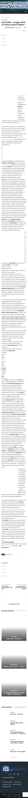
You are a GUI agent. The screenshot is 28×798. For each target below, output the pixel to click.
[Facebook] (9, 774)
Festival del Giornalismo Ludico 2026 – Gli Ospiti (17, 742)
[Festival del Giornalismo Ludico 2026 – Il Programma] (14, 682)
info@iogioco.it (16, 770)
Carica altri (13, 757)
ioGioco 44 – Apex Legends (17, 751)
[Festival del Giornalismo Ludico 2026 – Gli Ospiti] (5, 741)
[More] (14, 48)
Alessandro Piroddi (10, 27)
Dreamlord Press (21, 95)
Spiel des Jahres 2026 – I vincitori (14, 666)
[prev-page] (3, 699)
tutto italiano (20, 100)
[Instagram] (13, 774)
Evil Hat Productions (6, 164)
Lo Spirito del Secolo (6, 210)
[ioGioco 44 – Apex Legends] (5, 751)
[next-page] (5, 699)
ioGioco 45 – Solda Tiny (14, 639)
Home (3, 17)
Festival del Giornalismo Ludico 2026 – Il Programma (14, 693)
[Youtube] (18, 774)
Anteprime (7, 17)
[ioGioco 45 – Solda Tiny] (14, 627)
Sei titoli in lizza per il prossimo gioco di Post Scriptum (20, 587)
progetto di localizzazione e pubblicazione (12, 509)
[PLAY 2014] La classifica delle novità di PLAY (7, 587)
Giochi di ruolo (9, 554)
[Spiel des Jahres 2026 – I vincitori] (14, 655)
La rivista (14, 636)
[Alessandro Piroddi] (3, 28)
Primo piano (13, 664)
